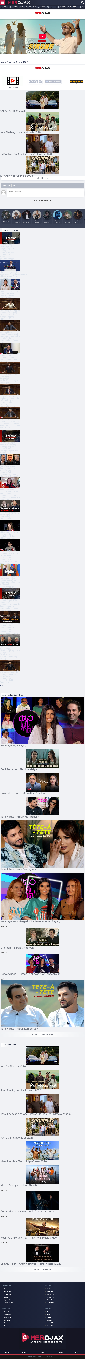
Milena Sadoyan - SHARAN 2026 (20, 1185)
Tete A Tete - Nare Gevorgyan (18, 869)
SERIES (14, 7)
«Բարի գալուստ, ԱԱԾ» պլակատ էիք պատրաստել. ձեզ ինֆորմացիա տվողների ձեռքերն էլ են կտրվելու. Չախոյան (10, 628)
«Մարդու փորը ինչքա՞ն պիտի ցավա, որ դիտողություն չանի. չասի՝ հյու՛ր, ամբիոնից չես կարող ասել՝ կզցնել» (10, 424)
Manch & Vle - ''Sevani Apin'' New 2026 (24, 1161)
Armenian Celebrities (13, 695)
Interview (52, 7)
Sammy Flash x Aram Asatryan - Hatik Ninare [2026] (31, 1263)
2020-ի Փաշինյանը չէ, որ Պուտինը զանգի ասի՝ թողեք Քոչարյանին (9, 516)
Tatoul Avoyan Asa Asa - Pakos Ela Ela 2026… (27, 154)
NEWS (33, 7)
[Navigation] (2, 2)
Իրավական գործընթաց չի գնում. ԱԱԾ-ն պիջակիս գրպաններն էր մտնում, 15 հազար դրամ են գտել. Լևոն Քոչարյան (9, 557)
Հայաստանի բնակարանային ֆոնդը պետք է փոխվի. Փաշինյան (10, 358)
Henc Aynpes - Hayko (13, 745)
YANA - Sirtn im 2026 (12, 110)
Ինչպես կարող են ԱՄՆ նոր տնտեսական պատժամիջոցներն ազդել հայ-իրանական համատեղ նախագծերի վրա (10, 582)
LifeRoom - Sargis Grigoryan (17, 947)
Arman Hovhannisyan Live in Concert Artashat (28, 1211)
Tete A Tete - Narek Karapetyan (19, 1028)
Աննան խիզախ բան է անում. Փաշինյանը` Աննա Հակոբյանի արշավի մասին (9, 294)
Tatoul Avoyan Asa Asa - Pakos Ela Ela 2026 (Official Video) (36, 1113)
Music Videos (13, 88)
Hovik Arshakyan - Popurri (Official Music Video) (29, 1237)
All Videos (42, 178)
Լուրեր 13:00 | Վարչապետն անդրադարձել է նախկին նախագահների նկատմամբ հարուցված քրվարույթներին (7, 252)
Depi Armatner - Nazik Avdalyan (19, 769)
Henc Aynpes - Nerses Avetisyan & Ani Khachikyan (30, 973)
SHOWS (24, 7)
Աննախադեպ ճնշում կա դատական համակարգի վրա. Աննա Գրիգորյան (9, 535)
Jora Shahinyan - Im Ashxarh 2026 (20, 132)
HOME (5, 7)
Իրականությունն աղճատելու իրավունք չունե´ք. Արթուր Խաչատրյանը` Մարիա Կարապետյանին (9, 401)
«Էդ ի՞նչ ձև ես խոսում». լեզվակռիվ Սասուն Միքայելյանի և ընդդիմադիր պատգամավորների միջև (10, 337)
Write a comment (54, 82)
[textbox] (45, 193)
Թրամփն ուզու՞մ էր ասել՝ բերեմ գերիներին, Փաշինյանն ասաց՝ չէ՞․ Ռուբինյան (9, 379)
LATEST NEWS (11, 230)
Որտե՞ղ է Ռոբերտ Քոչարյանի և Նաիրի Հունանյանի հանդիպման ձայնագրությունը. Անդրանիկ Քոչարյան (9, 471)
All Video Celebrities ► (42, 1034)
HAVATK (62, 7)
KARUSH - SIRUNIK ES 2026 (16, 175)
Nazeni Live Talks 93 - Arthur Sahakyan (24, 793)
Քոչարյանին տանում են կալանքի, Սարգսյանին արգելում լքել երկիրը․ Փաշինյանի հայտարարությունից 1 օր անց (10, 653)
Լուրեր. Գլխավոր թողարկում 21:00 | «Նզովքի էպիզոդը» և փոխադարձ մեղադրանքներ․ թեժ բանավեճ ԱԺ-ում (9, 448)
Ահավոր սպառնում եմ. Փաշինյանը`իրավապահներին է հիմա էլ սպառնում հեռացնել (13, 275)
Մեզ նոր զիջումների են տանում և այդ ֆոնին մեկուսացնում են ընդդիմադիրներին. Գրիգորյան (10, 315)
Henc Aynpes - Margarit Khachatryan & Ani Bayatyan (32, 921)
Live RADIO (73, 7)
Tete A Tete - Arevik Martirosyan (20, 816)
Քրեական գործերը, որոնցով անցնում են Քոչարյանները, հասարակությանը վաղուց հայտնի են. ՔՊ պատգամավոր (10, 494)
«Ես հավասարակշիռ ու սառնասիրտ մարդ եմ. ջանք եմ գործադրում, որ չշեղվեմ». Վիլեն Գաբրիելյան (9, 677)
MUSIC (42, 7)
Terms (15, 186)
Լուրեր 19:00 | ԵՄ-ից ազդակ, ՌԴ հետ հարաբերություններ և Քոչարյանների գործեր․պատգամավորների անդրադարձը (10, 605)
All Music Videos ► (42, 1269)
